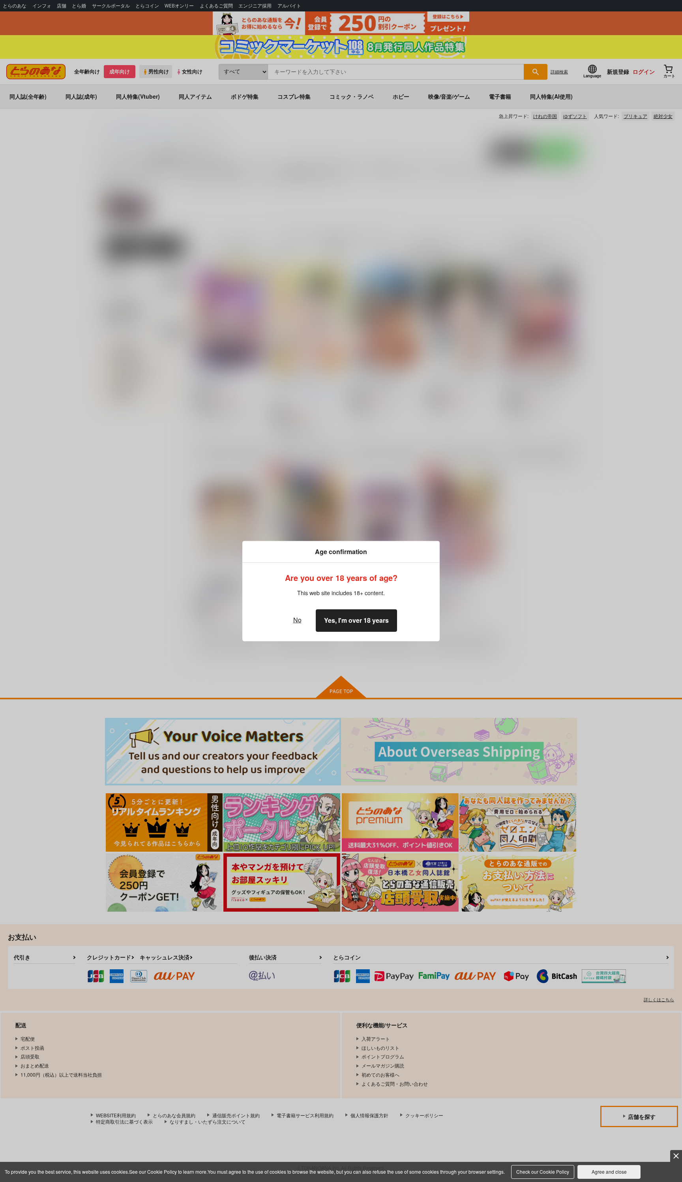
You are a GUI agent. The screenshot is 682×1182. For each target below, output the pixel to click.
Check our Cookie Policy (542, 1171)
